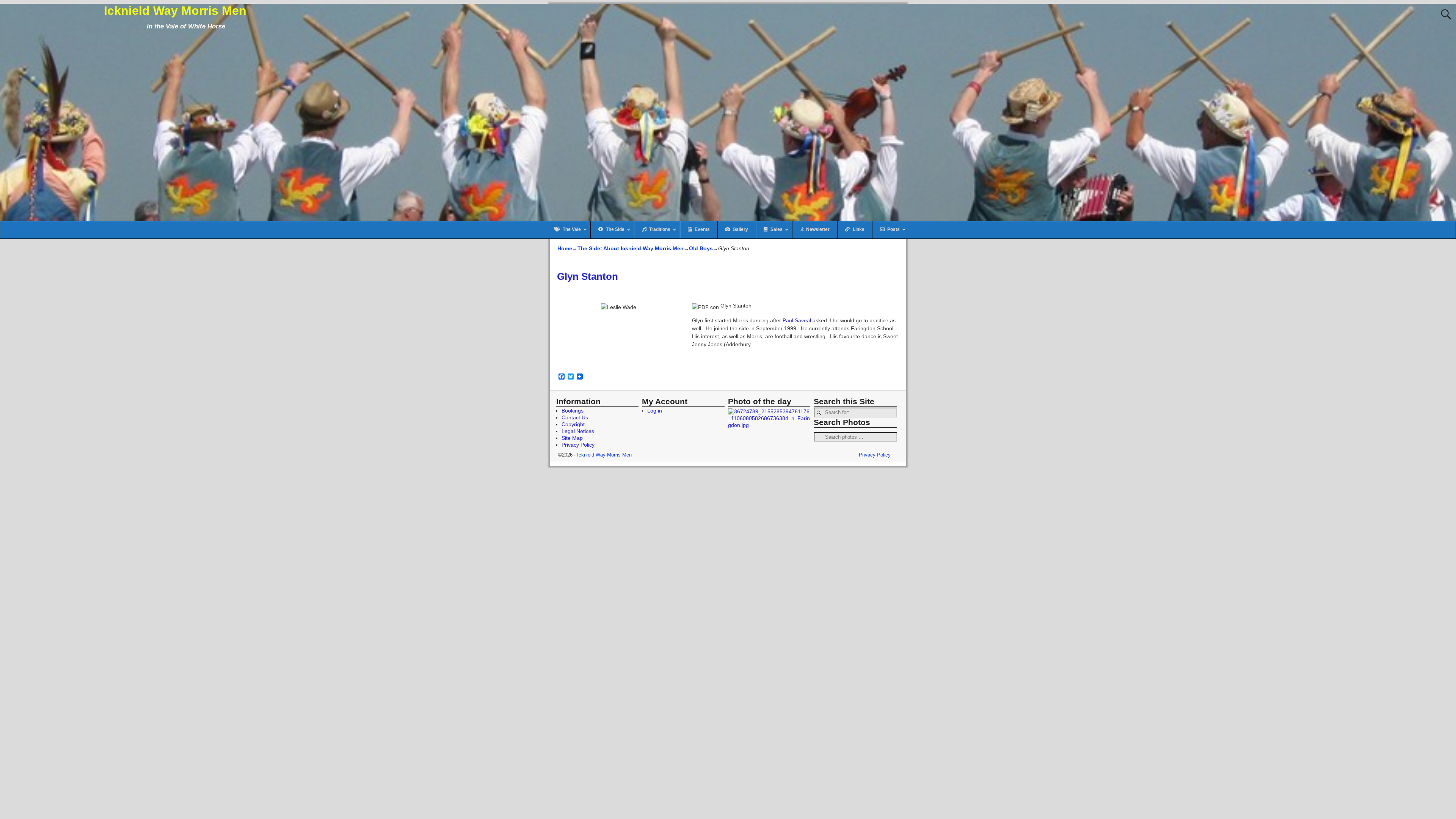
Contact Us (575, 417)
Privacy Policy (578, 445)
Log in (654, 411)
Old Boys (701, 248)
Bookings (573, 411)
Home (564, 248)
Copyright (573, 424)
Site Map (572, 438)
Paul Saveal (797, 320)
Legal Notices (578, 431)
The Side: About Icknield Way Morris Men (630, 248)
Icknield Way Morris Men (175, 10)
